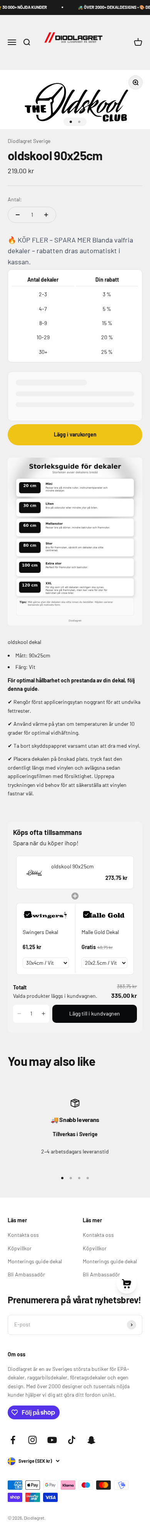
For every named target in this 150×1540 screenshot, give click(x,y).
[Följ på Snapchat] (91, 1440)
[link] (34, 872)
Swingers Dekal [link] (40, 932)
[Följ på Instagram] (32, 1440)
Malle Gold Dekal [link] (100, 932)
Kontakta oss (23, 1234)
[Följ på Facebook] (13, 1440)
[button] (19, 1013)
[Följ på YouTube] (52, 1440)
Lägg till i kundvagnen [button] (94, 1013)
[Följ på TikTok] (72, 1440)
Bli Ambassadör (26, 1274)
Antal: (15, 199)
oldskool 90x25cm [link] (72, 866)
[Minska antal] (17, 214)
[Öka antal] (46, 214)
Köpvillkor (20, 1248)
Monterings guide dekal (35, 1261)
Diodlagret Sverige (29, 141)
